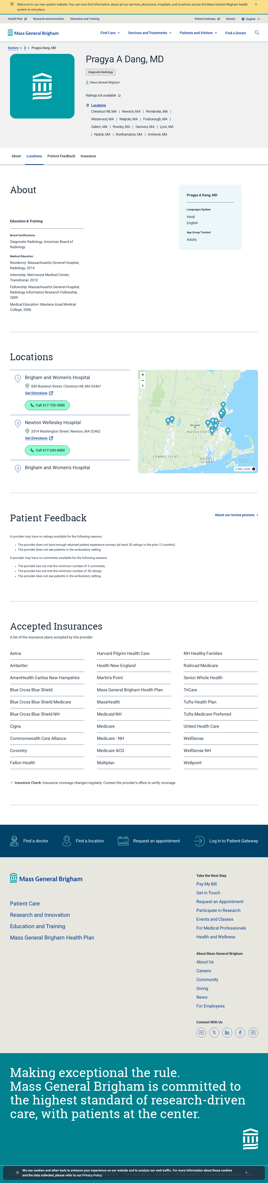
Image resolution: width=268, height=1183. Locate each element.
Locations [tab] (34, 156)
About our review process (234, 515)
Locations (98, 105)
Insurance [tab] (88, 156)
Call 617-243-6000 (50, 450)
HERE (247, 469)
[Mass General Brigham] (33, 32)
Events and (214, 919)
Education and (37, 926)
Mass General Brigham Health (52, 937)
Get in (208, 892)
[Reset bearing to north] (143, 386)
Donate (230, 18)
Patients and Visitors (196, 33)
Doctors (13, 48)
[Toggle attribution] (253, 469)
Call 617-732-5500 (50, 405)
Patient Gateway (205, 18)
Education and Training (84, 18)
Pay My (206, 884)
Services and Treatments (147, 33)
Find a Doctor (235, 33)
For (210, 1006)
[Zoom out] (143, 380)
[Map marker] (215, 422)
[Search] (257, 32)
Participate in (218, 910)
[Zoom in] (143, 374)
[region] (198, 421)
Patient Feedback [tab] (61, 156)
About (205, 961)
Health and (215, 936)
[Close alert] (256, 5)
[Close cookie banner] (246, 1173)
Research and (40, 915)
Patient (25, 903)
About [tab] (16, 156)
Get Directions (36, 393)
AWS (240, 469)
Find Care (108, 33)
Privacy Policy (92, 1175)
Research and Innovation (48, 18)
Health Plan (15, 18)
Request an (219, 901)
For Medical (221, 928)
